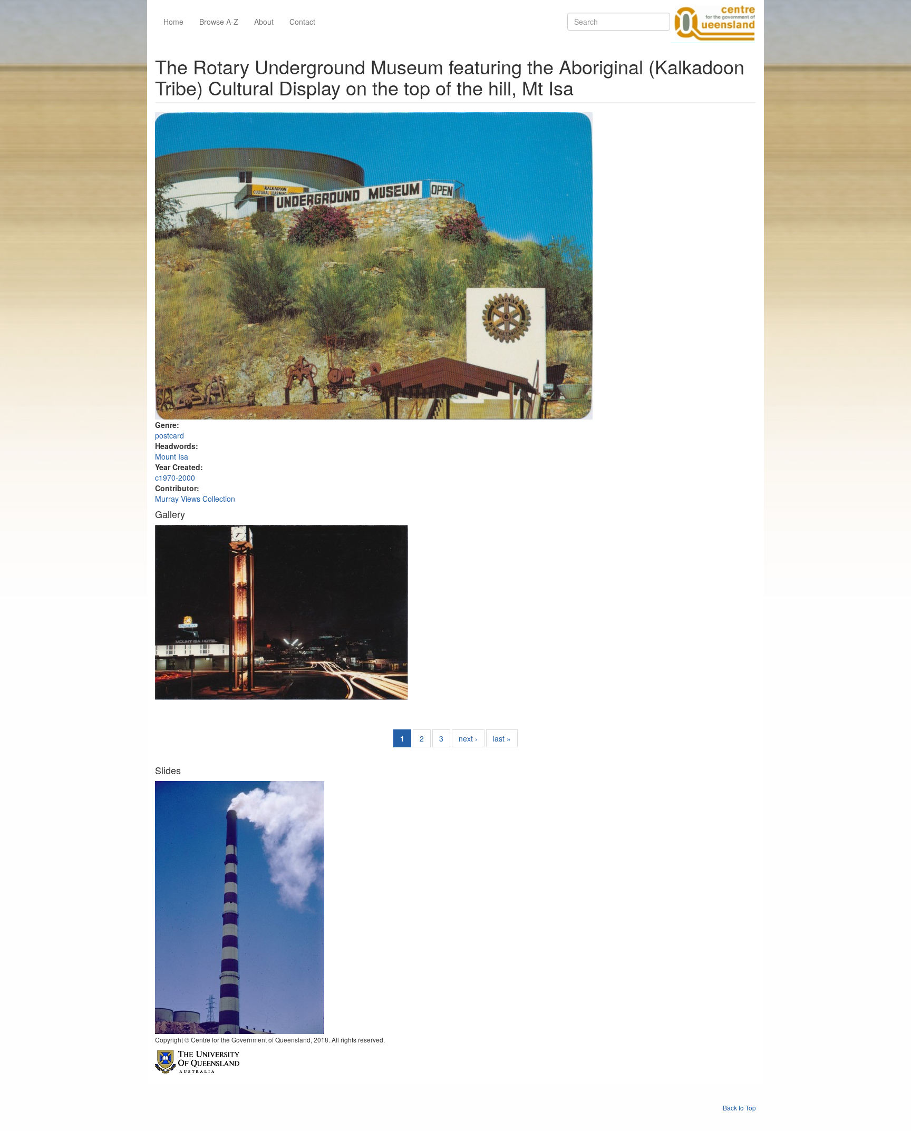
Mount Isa (171, 456)
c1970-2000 (175, 477)
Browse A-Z (218, 21)
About (264, 21)
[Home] (712, 22)
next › (468, 738)
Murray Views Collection (195, 498)
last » (502, 738)
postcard (169, 435)
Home (173, 21)
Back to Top (739, 1107)
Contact (302, 21)
